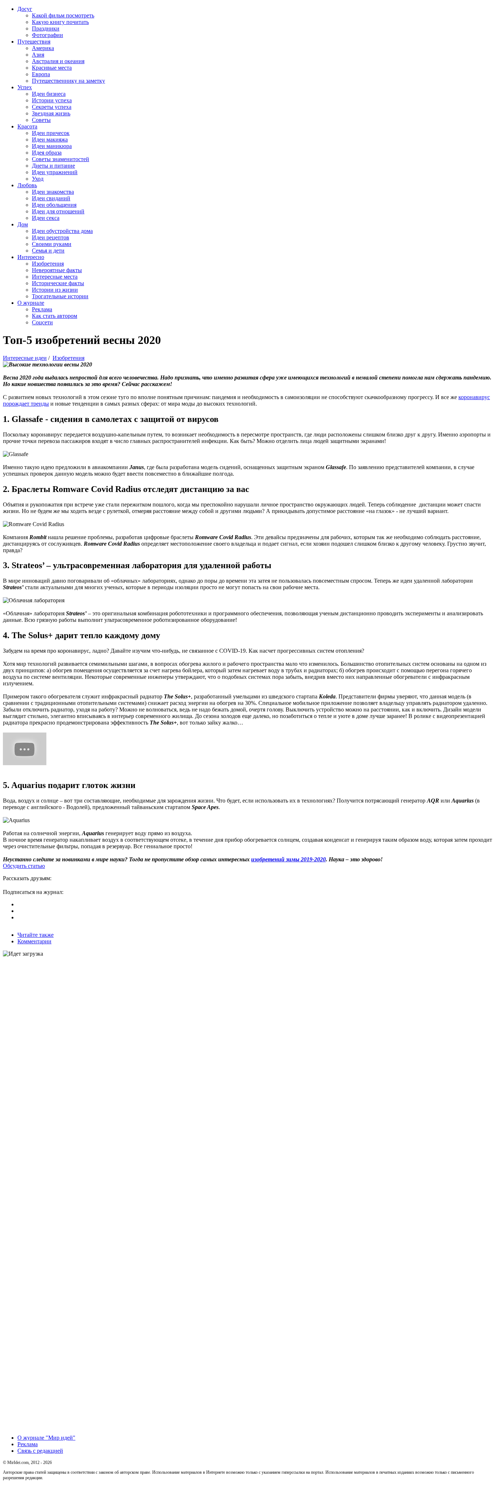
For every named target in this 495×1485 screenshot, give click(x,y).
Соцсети (42, 322)
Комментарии (34, 941)
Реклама (42, 309)
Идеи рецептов (50, 237)
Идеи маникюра (52, 146)
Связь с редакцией (40, 1451)
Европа (41, 74)
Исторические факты (58, 283)
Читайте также (35, 935)
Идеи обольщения (54, 205)
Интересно (30, 257)
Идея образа (47, 152)
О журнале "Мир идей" (46, 1438)
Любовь (27, 185)
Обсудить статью (24, 866)
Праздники (45, 28)
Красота (27, 126)
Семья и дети (48, 250)
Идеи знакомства (53, 192)
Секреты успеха (51, 107)
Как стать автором (54, 316)
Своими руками (51, 244)
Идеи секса (45, 218)
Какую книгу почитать (60, 22)
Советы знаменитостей (60, 159)
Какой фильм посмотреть (63, 15)
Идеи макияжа (50, 139)
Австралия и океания (58, 61)
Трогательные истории (60, 296)
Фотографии (47, 35)
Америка (43, 48)
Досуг (24, 9)
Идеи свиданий (51, 198)
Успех (24, 87)
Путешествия (33, 41)
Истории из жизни (55, 290)
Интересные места (55, 277)
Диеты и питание (53, 166)
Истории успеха (52, 100)
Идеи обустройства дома (62, 231)
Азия (38, 55)
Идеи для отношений (58, 211)
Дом (22, 224)
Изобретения (48, 264)
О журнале (30, 303)
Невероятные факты (57, 270)
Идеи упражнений (55, 172)
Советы (41, 120)
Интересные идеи (25, 358)
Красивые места (52, 68)
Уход (37, 179)
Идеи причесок (51, 133)
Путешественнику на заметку (68, 81)
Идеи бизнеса (49, 94)
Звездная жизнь (51, 113)
